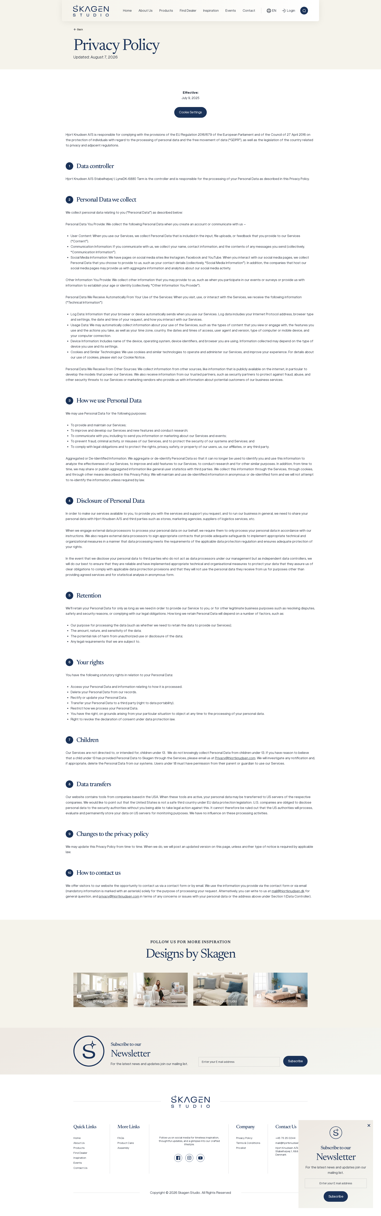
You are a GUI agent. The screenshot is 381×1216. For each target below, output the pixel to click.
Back (80, 29)
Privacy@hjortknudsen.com (235, 758)
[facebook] (178, 1158)
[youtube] (200, 1158)
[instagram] (189, 1158)
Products (166, 10)
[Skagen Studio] (91, 10)
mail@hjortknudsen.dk (288, 891)
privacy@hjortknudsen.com (119, 896)
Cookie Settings (190, 112)
